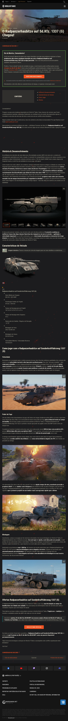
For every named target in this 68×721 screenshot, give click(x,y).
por (14, 122)
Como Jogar (42, 97)
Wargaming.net (11, 717)
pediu (10, 122)
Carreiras (33, 691)
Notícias (10, 28)
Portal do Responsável (37, 684)
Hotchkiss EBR (13, 70)
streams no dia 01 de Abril (12, 68)
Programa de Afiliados (9, 688)
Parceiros (5, 684)
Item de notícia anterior (11, 657)
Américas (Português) (12, 675)
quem (7, 122)
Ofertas (41, 100)
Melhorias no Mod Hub (55, 80)
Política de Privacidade (37, 681)
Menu (65, 6)
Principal (4, 28)
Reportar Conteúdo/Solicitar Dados (14, 691)
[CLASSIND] (63, 702)
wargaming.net (9, 702)
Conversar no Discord (9, 46)
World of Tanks (9, 6)
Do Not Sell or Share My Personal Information (45, 695)
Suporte (5, 681)
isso (16, 122)
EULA (3, 695)
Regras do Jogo (35, 688)
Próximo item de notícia (57, 657)
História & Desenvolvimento (47, 92)
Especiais (15, 28)
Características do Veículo (46, 95)
